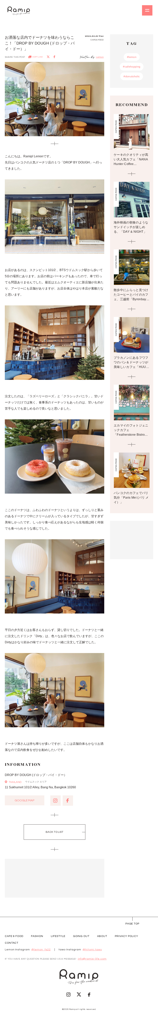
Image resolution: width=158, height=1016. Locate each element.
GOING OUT (81, 936)
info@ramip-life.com (92, 958)
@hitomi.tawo (92, 949)
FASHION (37, 936)
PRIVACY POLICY (126, 936)
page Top (132, 923)
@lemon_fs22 (41, 949)
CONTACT (11, 943)
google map (24, 800)
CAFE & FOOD (14, 936)
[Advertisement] (54, 878)
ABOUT (102, 936)
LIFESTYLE (58, 936)
